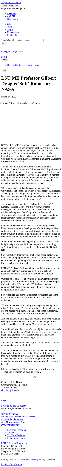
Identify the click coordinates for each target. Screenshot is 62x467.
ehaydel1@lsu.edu (10, 390)
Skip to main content (11, 2)
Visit (9, 27)
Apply (10, 29)
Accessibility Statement (12, 419)
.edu (11, 13)
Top (4, 70)
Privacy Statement (10, 424)
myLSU (11, 16)
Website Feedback (9, 414)
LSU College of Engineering (15, 443)
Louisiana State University (13, 405)
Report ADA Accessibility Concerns (18, 416)
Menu (4, 56)
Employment (13, 32)
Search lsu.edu (8, 40)
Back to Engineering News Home (23, 65)
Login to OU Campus (11, 464)
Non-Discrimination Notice (14, 422)
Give (9, 24)
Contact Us (12, 35)
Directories (12, 19)
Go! (4, 43)
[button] (16, 430)
